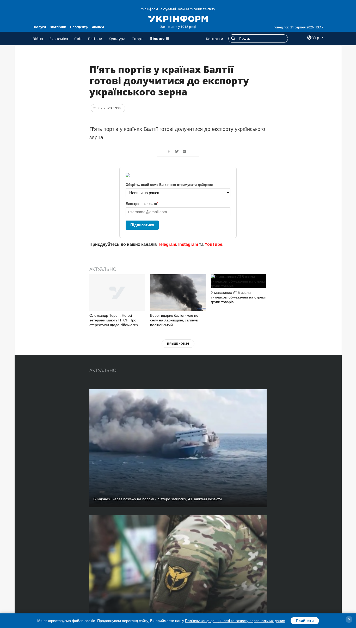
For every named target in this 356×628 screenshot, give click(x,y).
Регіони (95, 38)
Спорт (137, 38)
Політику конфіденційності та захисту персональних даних (235, 621)
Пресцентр (79, 27)
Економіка (59, 38)
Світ (78, 38)
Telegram (167, 244)
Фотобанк (58, 27)
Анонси (98, 27)
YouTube (213, 244)
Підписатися (142, 225)
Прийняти (305, 621)
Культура (117, 38)
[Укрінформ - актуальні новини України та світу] (178, 18)
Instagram (188, 244)
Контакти (214, 38)
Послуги (39, 27)
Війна (38, 38)
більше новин (178, 343)
